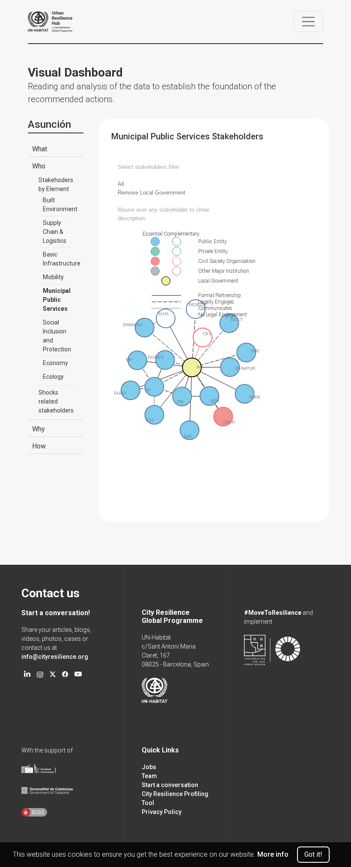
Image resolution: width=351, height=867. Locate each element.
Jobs (149, 767)
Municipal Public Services (57, 299)
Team (149, 776)
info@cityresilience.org (54, 656)
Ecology (53, 376)
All (121, 184)
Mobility (53, 277)
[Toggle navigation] (309, 21)
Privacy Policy (161, 811)
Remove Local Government (151, 192)
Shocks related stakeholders (56, 401)
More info (273, 854)
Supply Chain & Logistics (54, 231)
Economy (55, 363)
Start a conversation (170, 784)
